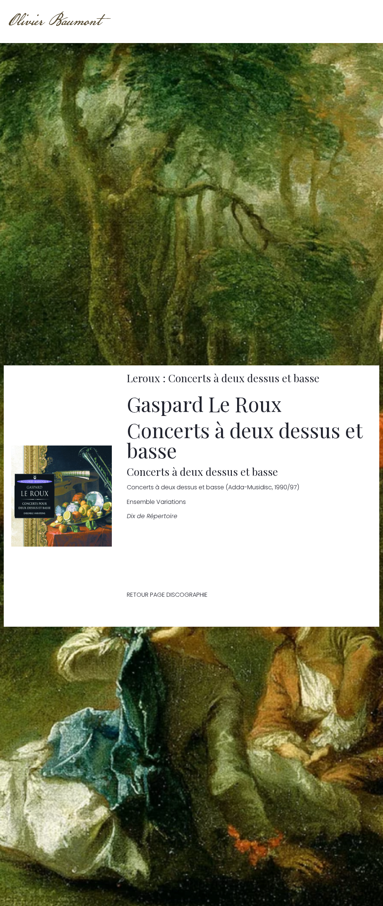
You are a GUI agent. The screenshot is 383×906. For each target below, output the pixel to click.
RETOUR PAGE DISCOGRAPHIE (167, 594)
